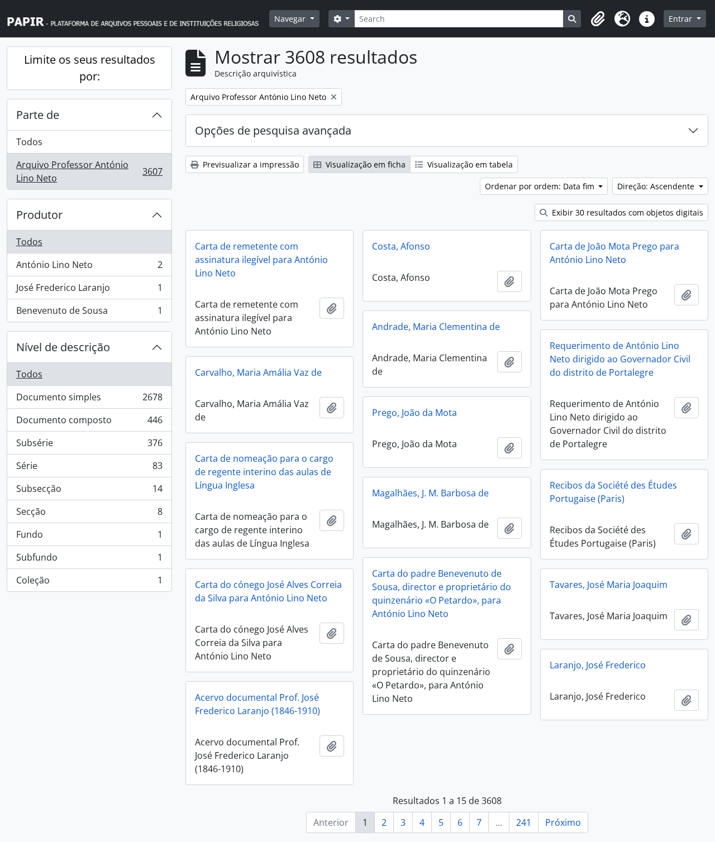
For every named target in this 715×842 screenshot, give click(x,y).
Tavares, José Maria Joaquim (609, 584)
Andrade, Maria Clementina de (436, 326)
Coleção (89, 582)
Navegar (291, 18)
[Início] (138, 18)
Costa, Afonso (401, 246)
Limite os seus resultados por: (89, 68)
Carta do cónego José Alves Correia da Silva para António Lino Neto (268, 591)
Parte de (37, 114)
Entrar (681, 18)
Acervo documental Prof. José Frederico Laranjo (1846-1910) (257, 704)
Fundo (89, 537)
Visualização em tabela (469, 164)
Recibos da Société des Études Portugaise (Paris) (613, 492)
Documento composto (89, 423)
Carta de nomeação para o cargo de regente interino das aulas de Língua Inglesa (264, 471)
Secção (89, 514)
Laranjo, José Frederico (598, 665)
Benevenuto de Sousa (89, 313)
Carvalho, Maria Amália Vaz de (258, 372)
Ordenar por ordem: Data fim (541, 186)
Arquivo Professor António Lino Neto (89, 171)
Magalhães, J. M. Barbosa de (430, 493)
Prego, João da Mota (414, 412)
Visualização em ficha (364, 164)
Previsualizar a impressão (250, 164)
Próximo (563, 822)
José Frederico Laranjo (89, 290)
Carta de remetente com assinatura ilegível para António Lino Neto (261, 259)
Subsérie (89, 446)
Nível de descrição (63, 347)
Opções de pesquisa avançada (273, 130)
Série (89, 468)
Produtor (39, 214)
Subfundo (89, 560)
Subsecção (89, 491)
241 (523, 822)
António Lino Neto (89, 267)
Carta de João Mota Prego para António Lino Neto (614, 253)
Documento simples (89, 400)
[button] (597, 19)
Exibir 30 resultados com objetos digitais (626, 212)
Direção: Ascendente (657, 186)
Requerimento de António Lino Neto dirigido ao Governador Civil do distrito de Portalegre (620, 359)
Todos (29, 142)
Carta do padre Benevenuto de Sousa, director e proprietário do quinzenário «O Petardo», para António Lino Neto (441, 593)
